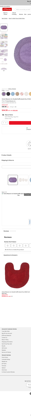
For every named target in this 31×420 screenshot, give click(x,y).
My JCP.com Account (7, 333)
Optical (3, 367)
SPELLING (15, 110)
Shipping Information (7, 341)
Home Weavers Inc (10, 101)
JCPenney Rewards (6, 335)
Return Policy (5, 339)
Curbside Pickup (6, 359)
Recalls (3, 346)
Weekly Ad (4, 361)
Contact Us (4, 337)
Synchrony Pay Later (7, 344)
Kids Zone (4, 370)
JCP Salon (4, 363)
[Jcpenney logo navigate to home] (7, 9)
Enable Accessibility (5, 6)
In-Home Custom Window (8, 372)
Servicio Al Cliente (6, 352)
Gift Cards (4, 348)
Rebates (4, 350)
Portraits (4, 365)
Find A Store (5, 357)
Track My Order (6, 331)
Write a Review (12, 88)
